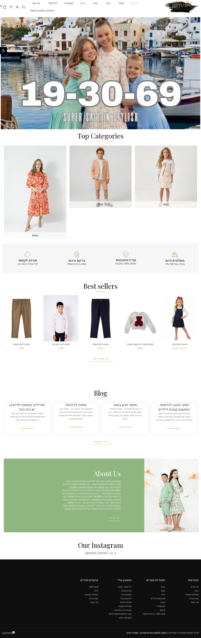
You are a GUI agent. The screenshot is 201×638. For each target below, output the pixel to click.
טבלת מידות (126, 602)
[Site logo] (182, 6)
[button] (3, 50)
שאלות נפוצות (192, 594)
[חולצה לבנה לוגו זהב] (60, 318)
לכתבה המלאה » (174, 428)
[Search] (23, 7)
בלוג (197, 590)
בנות (163, 590)
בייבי (163, 594)
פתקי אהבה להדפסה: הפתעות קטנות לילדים (174, 407)
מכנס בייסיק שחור (100, 344)
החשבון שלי (126, 598)
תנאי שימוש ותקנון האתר (120, 613)
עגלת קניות (126, 590)
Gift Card (93, 586)
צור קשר (195, 602)
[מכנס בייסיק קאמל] (21, 318)
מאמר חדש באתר (125, 405)
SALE (162, 610)
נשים (162, 602)
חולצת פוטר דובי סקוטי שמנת (140, 344)
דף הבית (195, 586)
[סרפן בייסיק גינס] (179, 318)
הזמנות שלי (126, 594)
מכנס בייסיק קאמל (21, 344)
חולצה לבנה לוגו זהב (61, 344)
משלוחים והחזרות (123, 610)
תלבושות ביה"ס (158, 598)
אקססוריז (161, 606)
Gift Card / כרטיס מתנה (154, 613)
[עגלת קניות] (5, 7)
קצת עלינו (194, 598)
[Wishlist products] (11, 7)
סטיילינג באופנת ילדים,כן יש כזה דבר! (27, 407)
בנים (163, 586)
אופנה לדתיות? (76, 405)
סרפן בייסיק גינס (179, 344)
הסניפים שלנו (125, 617)
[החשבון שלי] (17, 7)
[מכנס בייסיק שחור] (100, 318)
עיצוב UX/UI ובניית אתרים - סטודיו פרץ (146, 632)
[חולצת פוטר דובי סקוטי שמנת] (140, 318)
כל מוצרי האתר (124, 586)
